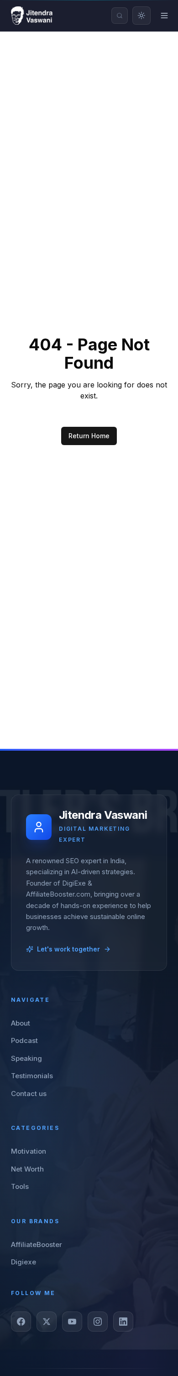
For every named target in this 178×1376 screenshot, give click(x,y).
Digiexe (23, 1262)
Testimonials (32, 1075)
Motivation (28, 1151)
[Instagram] (98, 1322)
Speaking (26, 1058)
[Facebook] (21, 1322)
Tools (20, 1186)
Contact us (29, 1093)
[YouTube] (72, 1322)
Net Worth (27, 1169)
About (20, 1023)
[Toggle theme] (141, 15)
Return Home (89, 436)
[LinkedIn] (123, 1322)
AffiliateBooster (36, 1244)
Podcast (24, 1040)
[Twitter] (47, 1322)
